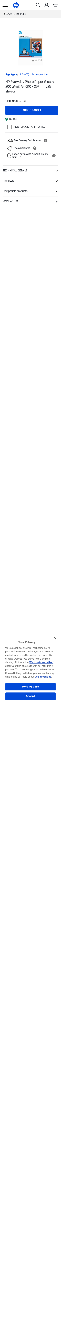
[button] (30, 171)
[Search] (38, 5)
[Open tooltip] (45, 140)
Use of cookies (43, 676)
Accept (30, 696)
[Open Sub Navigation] (5, 5)
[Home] (16, 5)
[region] (30, 669)
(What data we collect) (41, 662)
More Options (30, 686)
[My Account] (46, 5)
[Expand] (30, 48)
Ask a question (40, 74)
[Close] (54, 637)
